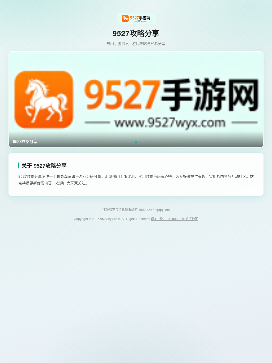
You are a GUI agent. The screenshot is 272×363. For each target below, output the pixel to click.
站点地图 (191, 218)
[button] (136, 142)
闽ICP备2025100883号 (168, 218)
